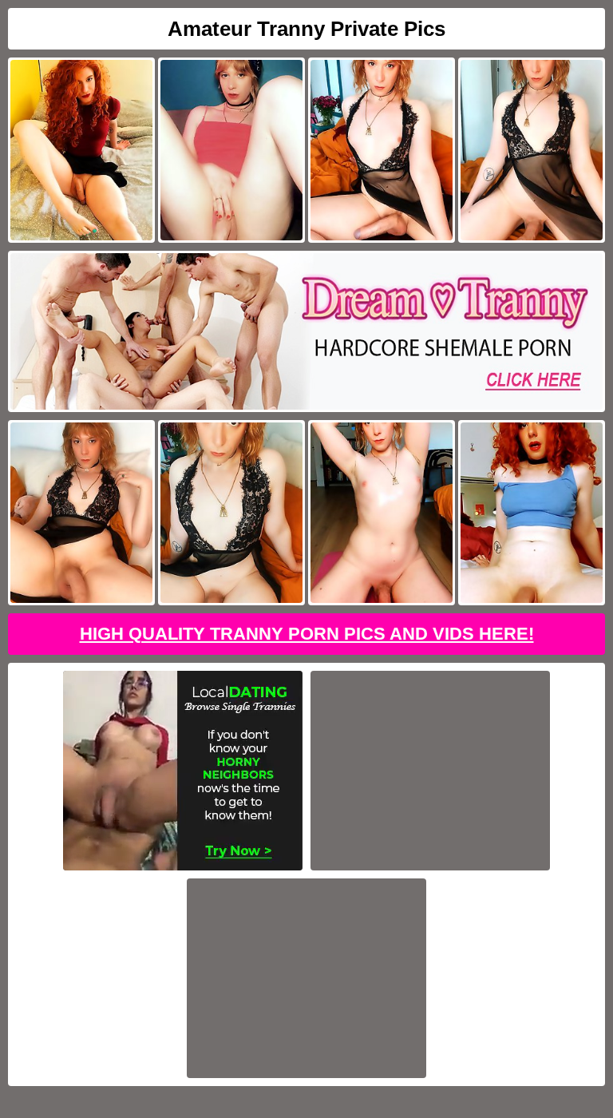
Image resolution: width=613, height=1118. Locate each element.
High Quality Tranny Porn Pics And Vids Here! (307, 634)
